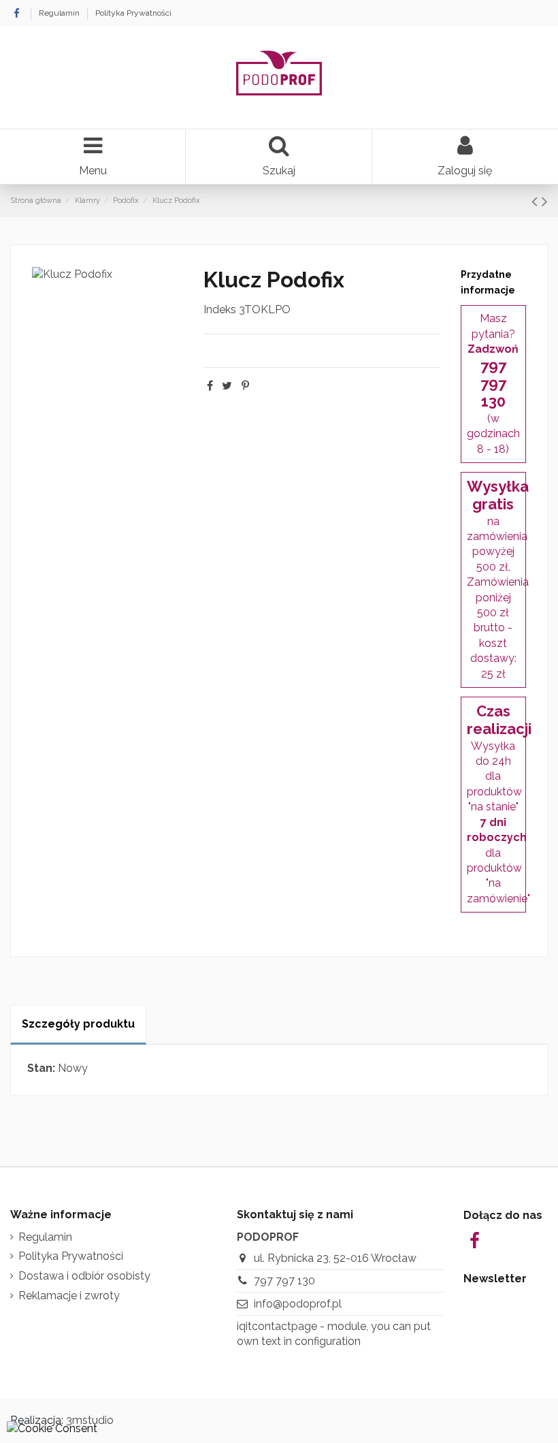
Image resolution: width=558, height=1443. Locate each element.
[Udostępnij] (210, 385)
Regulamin (60, 13)
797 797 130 (284, 1280)
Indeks (219, 309)
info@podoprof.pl (298, 1303)
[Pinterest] (245, 385)
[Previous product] (536, 201)
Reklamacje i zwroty (69, 1295)
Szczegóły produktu (78, 1023)
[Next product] (545, 201)
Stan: (41, 1068)
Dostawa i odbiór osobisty (84, 1275)
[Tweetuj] (227, 385)
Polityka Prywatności (133, 13)
